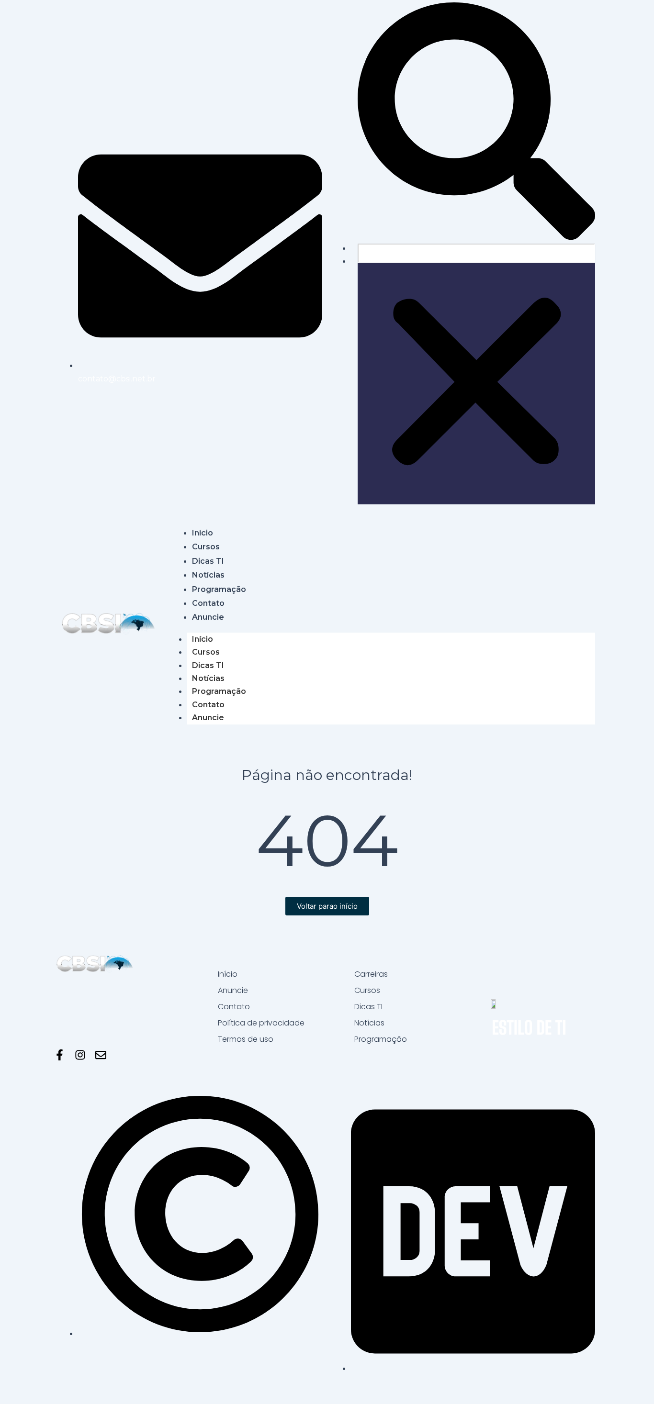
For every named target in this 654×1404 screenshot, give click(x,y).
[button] (476, 123)
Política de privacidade (261, 1022)
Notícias (208, 678)
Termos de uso (245, 1039)
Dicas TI (208, 665)
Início (202, 639)
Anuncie (208, 717)
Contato (208, 704)
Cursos (206, 652)
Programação (219, 691)
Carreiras (371, 974)
